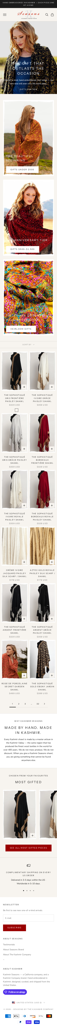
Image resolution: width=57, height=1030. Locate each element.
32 (38, 704)
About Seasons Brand (13, 949)
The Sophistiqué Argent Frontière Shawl (14, 630)
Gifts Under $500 (22, 169)
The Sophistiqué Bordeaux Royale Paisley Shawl (42, 516)
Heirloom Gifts (21, 329)
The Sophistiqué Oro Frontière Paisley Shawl (14, 398)
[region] (28, 874)
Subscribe (14, 927)
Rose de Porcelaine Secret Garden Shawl (15, 686)
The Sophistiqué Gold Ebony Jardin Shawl (42, 686)
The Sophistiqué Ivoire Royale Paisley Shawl (14, 516)
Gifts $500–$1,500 (22, 249)
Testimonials (9, 944)
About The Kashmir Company (17, 954)
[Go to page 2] (44, 703)
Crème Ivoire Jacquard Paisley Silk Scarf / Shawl (15, 573)
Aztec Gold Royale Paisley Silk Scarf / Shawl (42, 573)
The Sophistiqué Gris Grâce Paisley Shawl (14, 460)
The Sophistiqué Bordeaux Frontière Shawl (42, 460)
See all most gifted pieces (28, 848)
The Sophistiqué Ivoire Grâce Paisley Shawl (42, 398)
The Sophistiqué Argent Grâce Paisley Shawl (42, 630)
